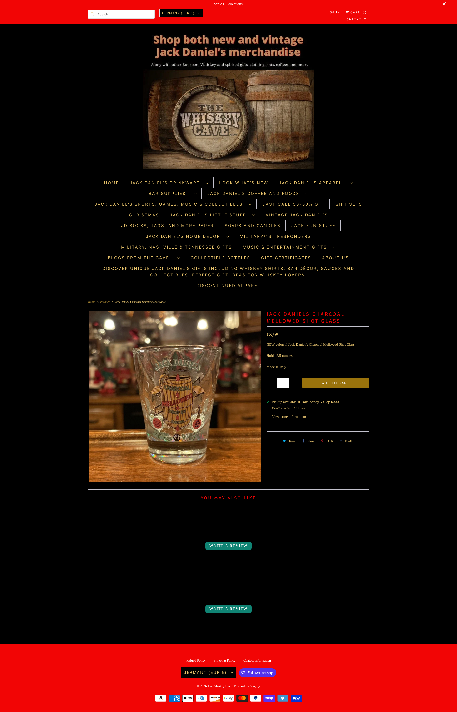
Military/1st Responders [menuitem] (275, 236)
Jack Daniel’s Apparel (313, 182)
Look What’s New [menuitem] (243, 182)
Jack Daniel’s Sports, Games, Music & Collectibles (171, 204)
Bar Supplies (170, 193)
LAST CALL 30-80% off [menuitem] (293, 204)
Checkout (357, 19)
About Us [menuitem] (335, 257)
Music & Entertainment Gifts (287, 247)
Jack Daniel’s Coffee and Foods (255, 193)
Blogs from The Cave (141, 257)
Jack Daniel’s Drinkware (167, 182)
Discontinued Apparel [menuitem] (229, 285)
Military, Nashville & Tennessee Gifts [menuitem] (176, 247)
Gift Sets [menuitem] (348, 204)
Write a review (228, 546)
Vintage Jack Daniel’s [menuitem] (297, 215)
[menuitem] (169, 182)
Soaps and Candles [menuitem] (253, 225)
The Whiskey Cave (220, 686)
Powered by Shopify (247, 686)
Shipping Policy (224, 660)
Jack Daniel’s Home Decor (185, 236)
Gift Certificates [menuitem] (286, 257)
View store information (289, 416)
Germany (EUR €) (179, 13)
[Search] (93, 14)
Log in (334, 12)
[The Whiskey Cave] (228, 101)
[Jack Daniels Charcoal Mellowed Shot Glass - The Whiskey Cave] (175, 396)
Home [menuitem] (111, 182)
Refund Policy (196, 660)
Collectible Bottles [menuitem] (220, 257)
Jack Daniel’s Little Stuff (210, 215)
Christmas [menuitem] (144, 215)
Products (105, 302)
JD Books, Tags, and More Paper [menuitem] (167, 225)
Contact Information (257, 660)
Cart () (358, 12)
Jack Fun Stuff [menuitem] (313, 225)
